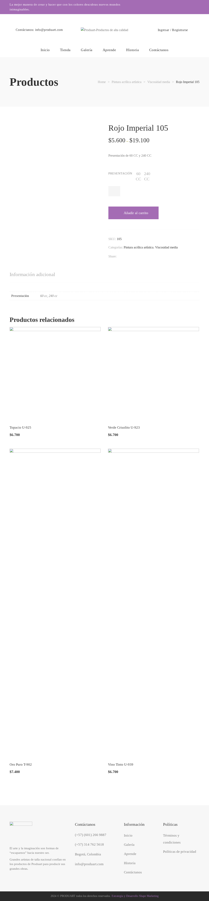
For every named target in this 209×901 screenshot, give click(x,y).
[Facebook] (118, 256)
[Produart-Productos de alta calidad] (104, 30)
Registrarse (180, 30)
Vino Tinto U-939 (120, 764)
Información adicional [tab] (32, 274)
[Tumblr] (148, 256)
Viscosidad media (166, 247)
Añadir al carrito (136, 213)
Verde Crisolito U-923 (124, 427)
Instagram (181, 7)
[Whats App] (162, 256)
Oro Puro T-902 (21, 764)
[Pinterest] (155, 256)
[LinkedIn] (140, 256)
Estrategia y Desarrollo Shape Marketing (135, 896)
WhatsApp (197, 7)
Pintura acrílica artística (138, 247)
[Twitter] (126, 256)
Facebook (189, 7)
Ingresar (163, 30)
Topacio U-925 (20, 427)
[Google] (133, 256)
